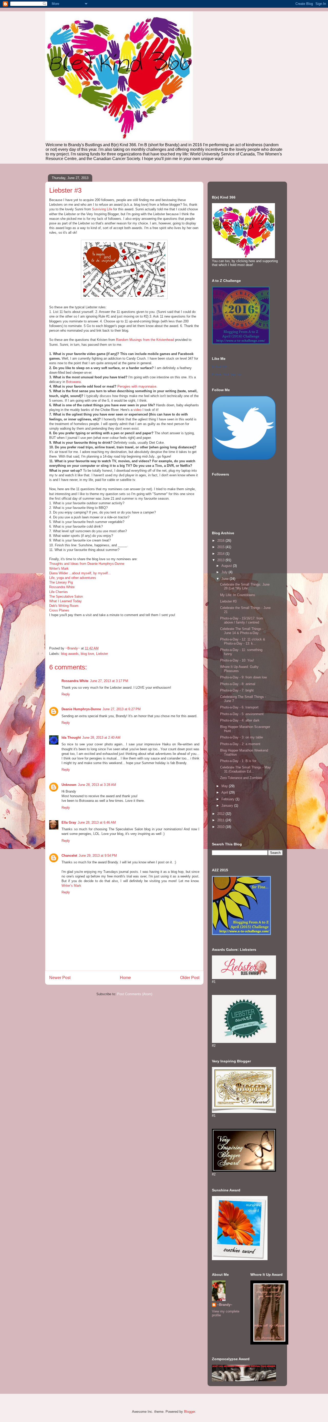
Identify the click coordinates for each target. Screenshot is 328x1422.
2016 (221, 540)
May (225, 786)
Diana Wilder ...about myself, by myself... (80, 573)
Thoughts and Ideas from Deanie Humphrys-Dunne (86, 564)
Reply (65, 694)
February (228, 799)
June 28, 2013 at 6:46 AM (97, 822)
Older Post (189, 977)
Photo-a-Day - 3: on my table (241, 737)
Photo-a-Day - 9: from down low (243, 677)
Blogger (189, 1412)
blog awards (70, 654)
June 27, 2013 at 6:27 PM (121, 709)
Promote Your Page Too (226, 374)
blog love (87, 654)
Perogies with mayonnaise (136, 386)
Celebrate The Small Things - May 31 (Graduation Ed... (245, 769)
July (225, 572)
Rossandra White (62, 587)
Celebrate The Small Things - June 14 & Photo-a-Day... (241, 631)
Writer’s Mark (71, 885)
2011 (221, 820)
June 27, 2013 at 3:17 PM (109, 681)
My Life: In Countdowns (237, 595)
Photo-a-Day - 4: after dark (240, 720)
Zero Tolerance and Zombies (241, 778)
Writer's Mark (59, 568)
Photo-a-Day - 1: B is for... (239, 761)
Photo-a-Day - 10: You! (237, 660)
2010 (221, 827)
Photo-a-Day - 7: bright (237, 690)
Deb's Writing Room (63, 606)
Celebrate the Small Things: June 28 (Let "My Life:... (245, 586)
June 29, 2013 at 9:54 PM (98, 855)
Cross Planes (59, 610)
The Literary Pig (61, 582)
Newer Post (59, 977)
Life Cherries (58, 592)
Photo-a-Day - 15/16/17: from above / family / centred (241, 620)
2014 (221, 554)
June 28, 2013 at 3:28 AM (97, 785)
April (225, 792)
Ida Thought (71, 737)
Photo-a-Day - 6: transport (239, 707)
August (227, 566)
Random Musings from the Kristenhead (145, 340)
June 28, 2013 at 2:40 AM (101, 737)
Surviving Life (102, 209)
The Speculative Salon (66, 596)
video (137, 410)
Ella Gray (68, 822)
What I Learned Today (65, 601)
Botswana (73, 382)
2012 (221, 814)
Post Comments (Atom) (134, 994)
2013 (221, 560)
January (227, 805)
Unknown (68, 785)
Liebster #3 (228, 601)
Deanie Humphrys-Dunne (81, 709)
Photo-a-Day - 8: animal (237, 684)
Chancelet (69, 855)
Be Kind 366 (219, 366)
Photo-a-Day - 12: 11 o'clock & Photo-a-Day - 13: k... (242, 641)
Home (125, 977)
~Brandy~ (224, 1305)
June (225, 579)
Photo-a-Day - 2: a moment (240, 744)
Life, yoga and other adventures (72, 578)
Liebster (102, 654)
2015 (221, 547)
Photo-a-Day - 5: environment (242, 714)
